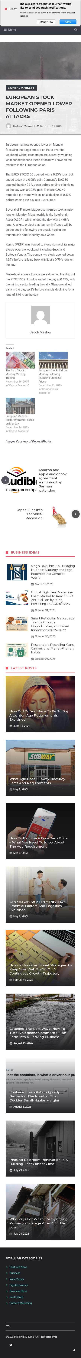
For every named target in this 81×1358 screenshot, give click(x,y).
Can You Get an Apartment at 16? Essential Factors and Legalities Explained (37, 906)
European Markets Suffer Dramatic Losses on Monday (20, 420)
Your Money (17, 1279)
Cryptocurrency (19, 1285)
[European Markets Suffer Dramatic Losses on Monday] (20, 406)
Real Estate (16, 1297)
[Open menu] (8, 1326)
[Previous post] (5, 480)
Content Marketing (21, 1303)
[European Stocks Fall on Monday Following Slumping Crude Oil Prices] (53, 360)
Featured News (19, 1267)
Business (15, 1273)
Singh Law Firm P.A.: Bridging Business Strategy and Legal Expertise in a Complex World (53, 571)
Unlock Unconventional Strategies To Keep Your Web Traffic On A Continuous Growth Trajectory (40, 969)
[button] (76, 30)
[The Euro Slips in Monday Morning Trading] (20, 360)
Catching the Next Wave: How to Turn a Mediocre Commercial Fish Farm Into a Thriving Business (37, 1033)
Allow (68, 21)
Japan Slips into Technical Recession (30, 514)
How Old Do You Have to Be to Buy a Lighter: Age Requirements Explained (39, 715)
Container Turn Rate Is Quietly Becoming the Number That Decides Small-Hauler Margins (34, 1096)
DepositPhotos (42, 441)
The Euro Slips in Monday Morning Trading (16, 374)
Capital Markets (21, 87)
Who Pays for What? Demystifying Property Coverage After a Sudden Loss (38, 1223)
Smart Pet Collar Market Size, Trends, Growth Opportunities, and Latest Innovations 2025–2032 (53, 624)
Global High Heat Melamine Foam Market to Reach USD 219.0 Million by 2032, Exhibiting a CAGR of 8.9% (52, 598)
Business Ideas (18, 1291)
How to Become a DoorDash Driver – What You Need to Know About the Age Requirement (39, 842)
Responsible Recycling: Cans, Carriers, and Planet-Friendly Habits (52, 648)
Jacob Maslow (24, 126)
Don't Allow (46, 21)
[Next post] (75, 514)
